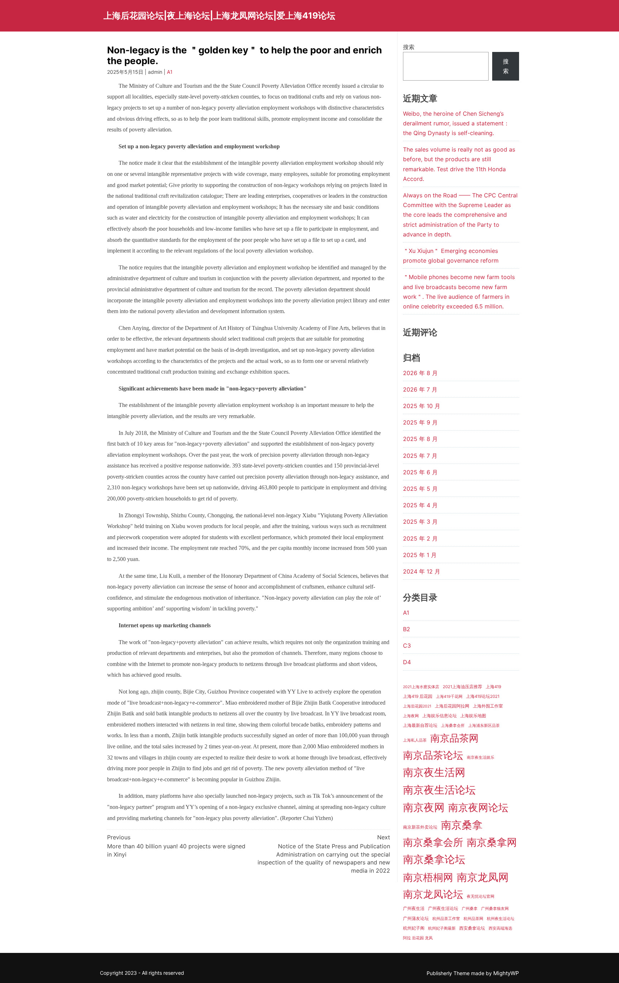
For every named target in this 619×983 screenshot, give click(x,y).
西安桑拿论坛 (472, 928)
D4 (407, 662)
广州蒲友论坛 (416, 918)
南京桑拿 (462, 825)
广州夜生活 (413, 908)
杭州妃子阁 (413, 928)
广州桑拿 (470, 908)
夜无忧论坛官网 (480, 896)
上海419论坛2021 (482, 696)
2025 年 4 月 (420, 505)
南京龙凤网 (483, 877)
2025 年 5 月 (420, 488)
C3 (407, 645)
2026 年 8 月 (420, 373)
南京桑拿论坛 (434, 859)
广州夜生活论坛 (443, 908)
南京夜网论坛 (478, 807)
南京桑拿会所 (433, 842)
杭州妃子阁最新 (442, 928)
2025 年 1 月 (420, 554)
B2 (406, 629)
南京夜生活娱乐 (480, 757)
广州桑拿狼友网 (495, 908)
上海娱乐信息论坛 (439, 715)
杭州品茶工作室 (446, 918)
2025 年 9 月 (420, 422)
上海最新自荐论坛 (420, 725)
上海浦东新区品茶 (484, 725)
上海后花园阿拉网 (452, 706)
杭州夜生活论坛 (500, 918)
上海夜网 (411, 716)
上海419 (493, 686)
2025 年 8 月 (420, 438)
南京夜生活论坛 (439, 789)
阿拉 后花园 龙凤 (418, 938)
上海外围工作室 (488, 706)
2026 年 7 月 (420, 389)
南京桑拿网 (492, 842)
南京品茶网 (454, 738)
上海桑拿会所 (453, 725)
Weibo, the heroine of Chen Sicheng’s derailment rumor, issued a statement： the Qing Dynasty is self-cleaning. (456, 123)
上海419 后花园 (417, 696)
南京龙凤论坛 (433, 894)
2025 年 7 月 (420, 455)
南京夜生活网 (434, 772)
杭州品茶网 (473, 918)
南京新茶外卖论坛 (420, 827)
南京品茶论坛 (433, 755)
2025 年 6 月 (420, 472)
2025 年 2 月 (420, 538)
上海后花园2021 (417, 706)
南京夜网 (424, 807)
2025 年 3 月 (420, 521)
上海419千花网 (449, 696)
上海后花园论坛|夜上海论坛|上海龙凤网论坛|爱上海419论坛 (219, 15)
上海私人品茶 (415, 740)
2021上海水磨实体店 (421, 687)
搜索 (408, 47)
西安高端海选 (500, 928)
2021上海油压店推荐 (462, 686)
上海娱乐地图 (473, 715)
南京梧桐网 (428, 877)
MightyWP (506, 973)
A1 (170, 72)
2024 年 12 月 (421, 571)
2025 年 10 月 (421, 405)
